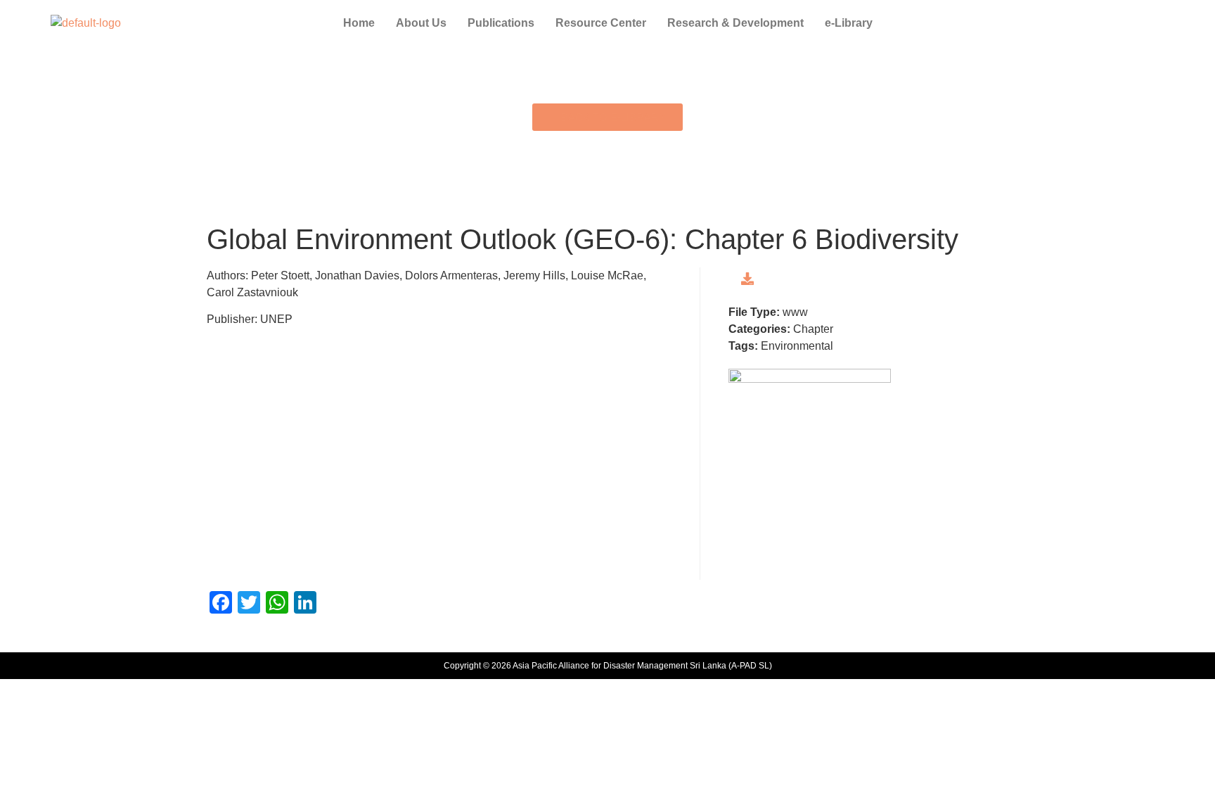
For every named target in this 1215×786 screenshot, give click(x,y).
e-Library (849, 23)
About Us (421, 23)
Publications (501, 23)
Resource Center (600, 23)
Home (359, 23)
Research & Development (735, 23)
